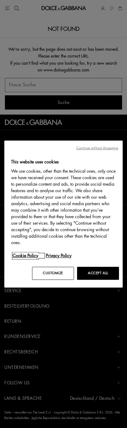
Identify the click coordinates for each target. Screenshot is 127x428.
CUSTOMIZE (53, 273)
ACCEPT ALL (98, 273)
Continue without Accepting (97, 148)
